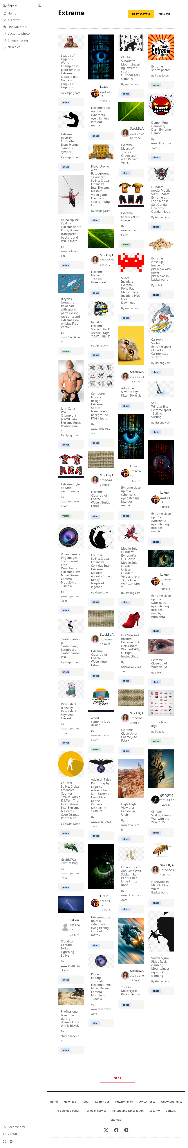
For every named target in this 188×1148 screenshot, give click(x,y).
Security (154, 1110)
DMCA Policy (147, 1101)
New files (70, 1101)
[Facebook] (116, 1130)
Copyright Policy (171, 1101)
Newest (164, 14)
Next (117, 1078)
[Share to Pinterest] (80, 46)
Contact (171, 1110)
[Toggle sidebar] (39, 5)
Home (54, 1101)
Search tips (102, 1101)
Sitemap (116, 1119)
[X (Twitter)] (4, 1141)
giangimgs (167, 795)
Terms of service (95, 1110)
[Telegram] (11, 1141)
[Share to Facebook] (73, 46)
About (85, 1101)
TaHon (74, 920)
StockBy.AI (137, 128)
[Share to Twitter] (67, 46)
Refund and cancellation (128, 1110)
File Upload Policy (68, 1110)
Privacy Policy (124, 1101)
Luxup (104, 87)
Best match (141, 14)
